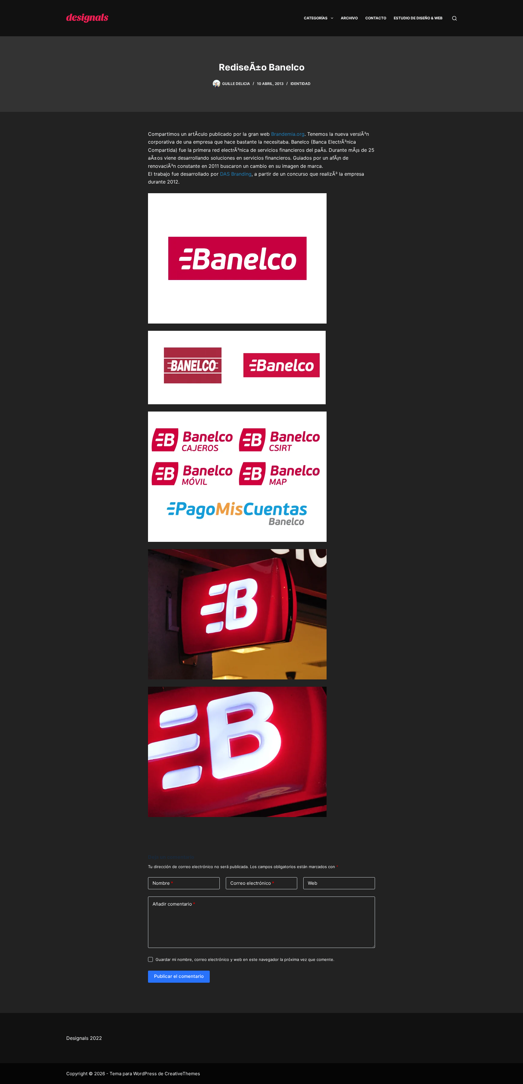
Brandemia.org (287, 134)
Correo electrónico (252, 883)
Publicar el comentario (179, 976)
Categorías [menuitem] (315, 18)
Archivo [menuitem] (349, 18)
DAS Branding (236, 174)
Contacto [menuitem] (375, 18)
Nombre (163, 883)
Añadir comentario (174, 904)
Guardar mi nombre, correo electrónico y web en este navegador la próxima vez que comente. (245, 959)
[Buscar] (454, 18)
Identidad (301, 83)
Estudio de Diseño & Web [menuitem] (418, 18)
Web (312, 883)
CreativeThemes (182, 1073)
